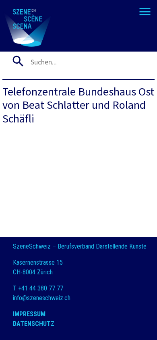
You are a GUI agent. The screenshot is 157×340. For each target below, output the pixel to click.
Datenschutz (33, 324)
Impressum (29, 314)
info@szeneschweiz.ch (41, 298)
